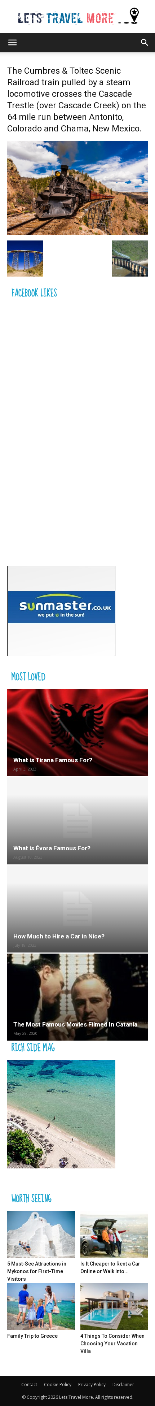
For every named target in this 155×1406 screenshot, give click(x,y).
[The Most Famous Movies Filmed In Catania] (77, 997)
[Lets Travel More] (77, 16)
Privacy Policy (92, 1384)
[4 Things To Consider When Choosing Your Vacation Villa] (114, 1306)
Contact (29, 1384)
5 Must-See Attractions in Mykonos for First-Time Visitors (36, 1271)
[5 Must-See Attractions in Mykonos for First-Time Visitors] (41, 1234)
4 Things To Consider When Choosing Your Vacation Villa (112, 1343)
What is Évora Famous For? (51, 848)
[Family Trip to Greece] (41, 1306)
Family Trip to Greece (32, 1336)
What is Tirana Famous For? (52, 760)
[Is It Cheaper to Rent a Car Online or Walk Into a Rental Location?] (114, 1234)
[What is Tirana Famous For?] (77, 732)
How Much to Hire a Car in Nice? (59, 936)
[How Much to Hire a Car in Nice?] (77, 908)
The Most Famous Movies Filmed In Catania (75, 1024)
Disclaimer (123, 1384)
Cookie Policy (57, 1384)
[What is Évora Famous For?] (77, 820)
